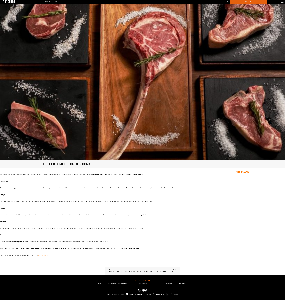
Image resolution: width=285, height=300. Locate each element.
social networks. (43, 255)
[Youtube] (144, 280)
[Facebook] (140, 280)
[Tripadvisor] (148, 280)
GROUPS (48, 1)
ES (227, 1)
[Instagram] (136, 280)
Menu (55, 1)
